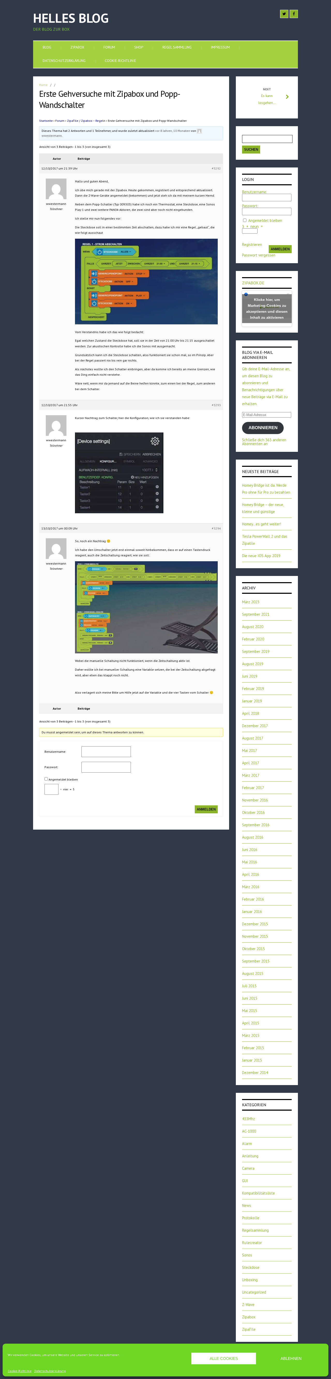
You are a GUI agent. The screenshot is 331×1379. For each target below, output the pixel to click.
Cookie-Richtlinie (20, 1371)
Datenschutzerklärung (50, 1371)
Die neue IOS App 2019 (261, 555)
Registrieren (252, 244)
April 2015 (250, 1023)
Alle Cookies (224, 1358)
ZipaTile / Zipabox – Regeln (86, 121)
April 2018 (250, 713)
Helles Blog (71, 18)
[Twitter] (284, 14)
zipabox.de (253, 282)
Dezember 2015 (255, 923)
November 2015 (255, 936)
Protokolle (250, 1217)
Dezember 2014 (255, 1072)
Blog (47, 47)
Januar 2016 (252, 911)
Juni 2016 (249, 849)
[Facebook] (294, 14)
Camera (248, 1168)
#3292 (216, 168)
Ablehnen (291, 1358)
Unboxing (250, 1279)
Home (43, 85)
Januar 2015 (252, 1060)
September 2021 (255, 614)
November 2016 (255, 800)
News (246, 1205)
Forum (109, 47)
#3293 (216, 405)
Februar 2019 (253, 688)
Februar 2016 (253, 899)
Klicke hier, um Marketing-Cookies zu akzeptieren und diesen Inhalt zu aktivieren (267, 308)
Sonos (247, 1255)
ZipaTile (248, 1329)
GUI (245, 1180)
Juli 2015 (249, 985)
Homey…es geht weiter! (261, 524)
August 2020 (252, 626)
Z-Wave (248, 1304)
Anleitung (250, 1155)
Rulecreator (252, 1242)
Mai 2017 (249, 750)
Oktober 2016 (253, 812)
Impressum (220, 47)
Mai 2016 (249, 862)
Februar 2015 (253, 1047)
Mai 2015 (249, 1010)
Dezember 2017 (255, 725)
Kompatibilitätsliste (258, 1193)
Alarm (247, 1143)
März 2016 (250, 886)
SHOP (138, 47)
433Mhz (248, 1118)
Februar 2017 (253, 787)
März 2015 (250, 1035)
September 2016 (255, 824)
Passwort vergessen (258, 255)
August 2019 (252, 663)
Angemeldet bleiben (63, 779)
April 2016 (250, 874)
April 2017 (250, 762)
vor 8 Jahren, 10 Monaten (172, 131)
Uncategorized (254, 1292)
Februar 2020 (253, 639)
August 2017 (252, 738)
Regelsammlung (255, 1230)
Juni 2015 (249, 998)
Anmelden (206, 809)
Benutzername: (55, 751)
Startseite (46, 121)
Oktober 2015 (253, 948)
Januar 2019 (252, 701)
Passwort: (51, 767)
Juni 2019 (249, 676)
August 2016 (252, 837)
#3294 (216, 528)
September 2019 (255, 651)
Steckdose (250, 1267)
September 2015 (255, 961)
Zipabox (77, 47)
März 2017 (250, 775)
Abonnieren (263, 427)
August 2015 (252, 973)
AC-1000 (249, 1131)
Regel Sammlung (177, 47)
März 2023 (250, 601)
